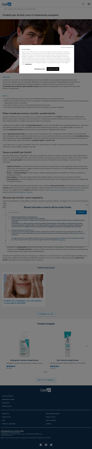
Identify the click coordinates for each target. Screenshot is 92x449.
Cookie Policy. (28, 64)
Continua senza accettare (67, 47)
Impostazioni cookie (39, 69)
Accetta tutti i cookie (53, 69)
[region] (46, 59)
